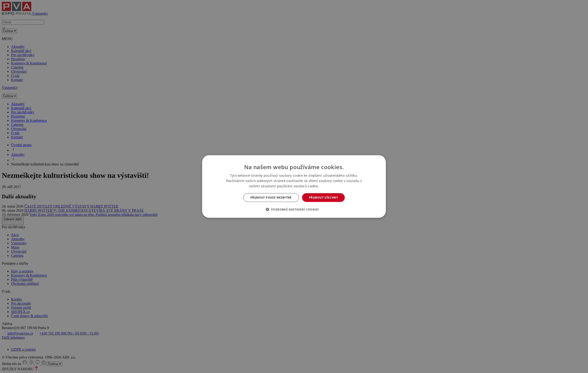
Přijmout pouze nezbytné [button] (271, 198)
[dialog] (294, 186)
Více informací (329, 186)
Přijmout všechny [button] (323, 198)
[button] (294, 209)
